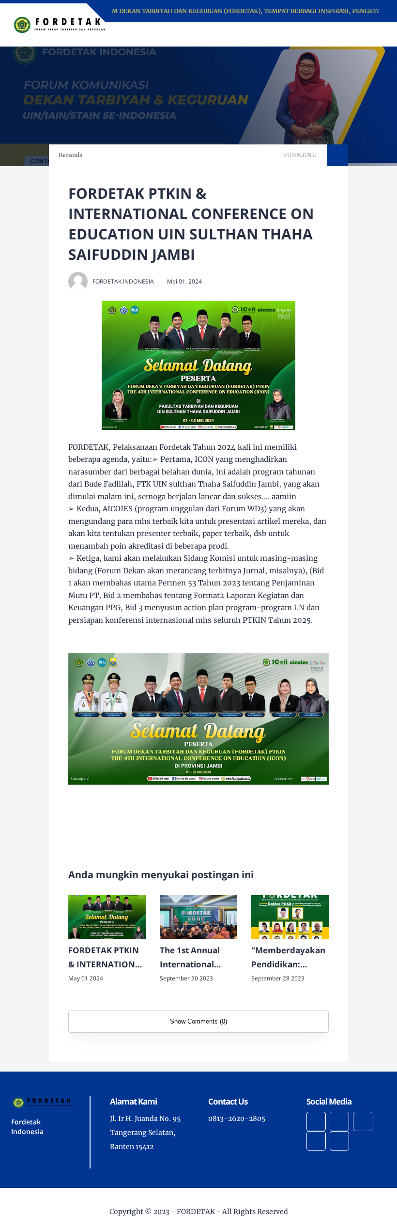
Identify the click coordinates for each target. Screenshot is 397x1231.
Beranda (71, 154)
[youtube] (339, 1141)
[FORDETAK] (59, 24)
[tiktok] (316, 1141)
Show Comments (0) (198, 1021)
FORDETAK (196, 1211)
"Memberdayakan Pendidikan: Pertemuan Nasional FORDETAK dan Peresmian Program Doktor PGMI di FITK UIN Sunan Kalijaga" (288, 958)
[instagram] (362, 1121)
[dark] (361, 34)
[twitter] (339, 1121)
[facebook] (316, 1121)
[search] (345, 34)
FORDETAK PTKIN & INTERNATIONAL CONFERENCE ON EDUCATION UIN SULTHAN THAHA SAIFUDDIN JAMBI (107, 958)
